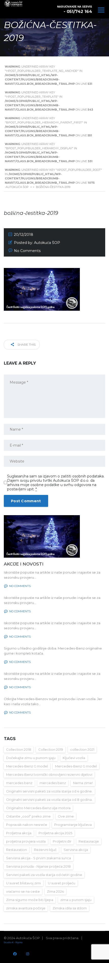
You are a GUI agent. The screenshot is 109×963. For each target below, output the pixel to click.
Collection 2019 (50, 749)
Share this (26, 344)
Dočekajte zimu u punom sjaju (31, 758)
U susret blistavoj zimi (23, 883)
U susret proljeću (61, 883)
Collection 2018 (18, 749)
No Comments (27, 250)
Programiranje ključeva (73, 825)
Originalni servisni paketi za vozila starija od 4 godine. (49, 791)
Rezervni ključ (45, 850)
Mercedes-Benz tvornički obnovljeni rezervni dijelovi (49, 774)
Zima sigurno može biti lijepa (29, 900)
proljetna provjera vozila (26, 841)
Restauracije (89, 841)
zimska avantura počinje (25, 908)
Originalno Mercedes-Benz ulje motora (38, 808)
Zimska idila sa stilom (69, 908)
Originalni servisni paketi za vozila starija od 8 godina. (49, 800)
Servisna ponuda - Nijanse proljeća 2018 (38, 866)
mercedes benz (19, 783)
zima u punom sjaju (76, 900)
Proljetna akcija (18, 833)
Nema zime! (83, 783)
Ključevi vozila (74, 758)
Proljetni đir (62, 841)
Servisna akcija (76, 850)
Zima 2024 (55, 891)
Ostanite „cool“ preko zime (28, 816)
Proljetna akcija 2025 (55, 833)
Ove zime (66, 816)
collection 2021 (82, 749)
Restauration (16, 850)
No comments (20, 586)
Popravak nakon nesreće (26, 825)
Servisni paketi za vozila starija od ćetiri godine (44, 875)
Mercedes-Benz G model (27, 766)
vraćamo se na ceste (23, 891)
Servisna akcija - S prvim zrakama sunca (38, 858)
